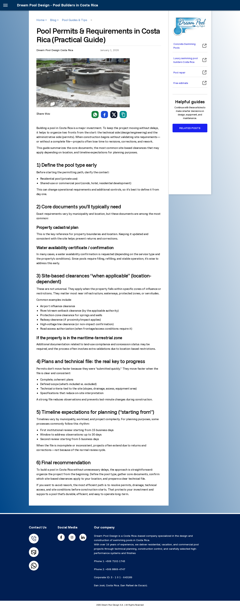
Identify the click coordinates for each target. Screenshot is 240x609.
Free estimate (180, 82)
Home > (41, 20)
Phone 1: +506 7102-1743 (109, 561)
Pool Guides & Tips (74, 20)
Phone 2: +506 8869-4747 (109, 569)
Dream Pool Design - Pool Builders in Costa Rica (57, 5)
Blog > (54, 20)
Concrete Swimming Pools (184, 45)
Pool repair (179, 72)
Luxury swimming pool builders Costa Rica (185, 60)
